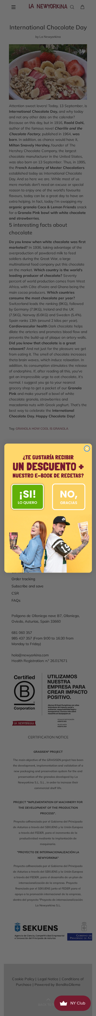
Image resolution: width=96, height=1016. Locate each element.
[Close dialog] (87, 448)
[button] (28, 496)
